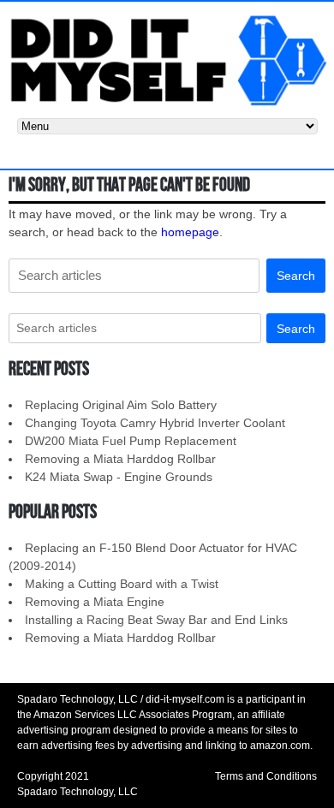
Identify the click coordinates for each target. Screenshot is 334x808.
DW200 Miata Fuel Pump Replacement (130, 441)
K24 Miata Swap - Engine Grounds (118, 477)
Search (296, 275)
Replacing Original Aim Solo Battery (121, 405)
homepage (190, 232)
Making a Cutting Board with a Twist (121, 584)
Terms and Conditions (266, 776)
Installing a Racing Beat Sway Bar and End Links (156, 620)
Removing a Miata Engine (94, 602)
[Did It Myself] (167, 59)
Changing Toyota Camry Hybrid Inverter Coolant (155, 423)
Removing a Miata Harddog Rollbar (120, 459)
